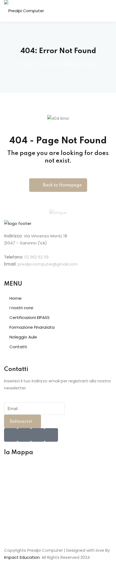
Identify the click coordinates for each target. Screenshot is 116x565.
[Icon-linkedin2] (24, 435)
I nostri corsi (21, 308)
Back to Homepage (62, 185)
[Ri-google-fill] (51, 435)
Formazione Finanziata (31, 327)
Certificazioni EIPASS (29, 317)
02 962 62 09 (36, 257)
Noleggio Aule (23, 337)
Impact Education (22, 557)
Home (26, 64)
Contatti (18, 347)
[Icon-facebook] (11, 435)
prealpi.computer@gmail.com (48, 264)
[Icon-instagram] (38, 435)
